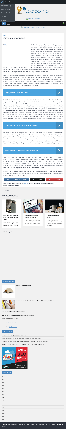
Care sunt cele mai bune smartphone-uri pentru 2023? (10, 217)
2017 (3, 404)
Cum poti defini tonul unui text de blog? (31, 216)
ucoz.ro (25, 183)
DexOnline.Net (13, 327)
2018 (3, 401)
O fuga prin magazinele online (10, 319)
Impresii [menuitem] (3, 20)
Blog (4, 35)
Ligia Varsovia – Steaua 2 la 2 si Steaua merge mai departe (18, 315)
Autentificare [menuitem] (8, 2)
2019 (3, 398)
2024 (3, 382)
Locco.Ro (14, 425)
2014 (3, 413)
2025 (3, 379)
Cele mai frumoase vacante (23, 285)
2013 (3, 416)
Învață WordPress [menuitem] (7, 13)
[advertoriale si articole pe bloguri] (15, 368)
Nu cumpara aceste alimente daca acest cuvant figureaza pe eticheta (35, 301)
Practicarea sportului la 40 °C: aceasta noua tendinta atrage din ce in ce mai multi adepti (24, 344)
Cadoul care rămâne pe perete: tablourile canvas (14, 335)
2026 (3, 376)
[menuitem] (2, 2)
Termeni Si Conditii (23, 425)
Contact (53, 425)
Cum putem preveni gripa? (53, 216)
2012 (3, 419)
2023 (3, 385)
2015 (3, 410)
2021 (3, 391)
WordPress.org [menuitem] (6, 6)
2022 (3, 388)
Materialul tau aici (44, 425)
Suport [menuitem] (3, 16)
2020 (3, 395)
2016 (3, 407)
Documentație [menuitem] (5, 9)
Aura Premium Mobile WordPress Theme (13, 312)
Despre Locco (34, 425)
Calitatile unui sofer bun (9, 323)
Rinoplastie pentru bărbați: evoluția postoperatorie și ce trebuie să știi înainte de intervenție (25, 341)
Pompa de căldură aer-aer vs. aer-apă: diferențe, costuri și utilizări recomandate (21, 338)
